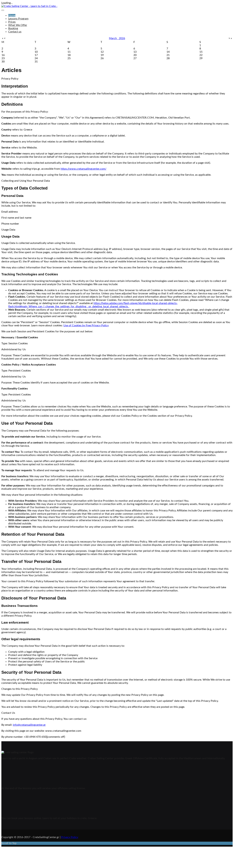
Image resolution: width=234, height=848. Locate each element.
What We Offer (17, 25)
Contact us (14, 31)
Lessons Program (18, 18)
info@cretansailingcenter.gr (29, 724)
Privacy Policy (69, 837)
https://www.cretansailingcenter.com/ (83, 168)
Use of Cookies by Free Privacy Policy (85, 325)
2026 (122, 38)
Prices (12, 22)
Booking (13, 28)
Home (11, 15)
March (114, 38)
